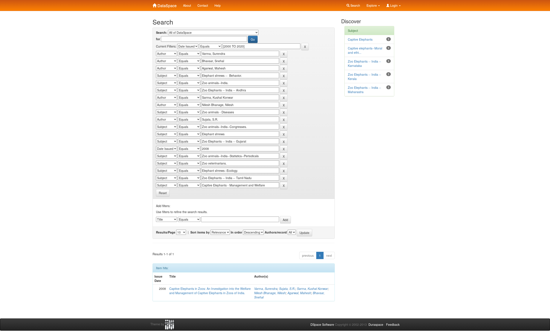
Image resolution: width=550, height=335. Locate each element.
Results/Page (165, 232)
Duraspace (375, 324)
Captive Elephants (360, 39)
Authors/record (276, 232)
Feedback (393, 324)
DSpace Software (322, 324)
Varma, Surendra (265, 288)
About (187, 5)
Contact (202, 5)
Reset (163, 193)
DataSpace (166, 4)
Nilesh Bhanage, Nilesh (270, 293)
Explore (372, 5)
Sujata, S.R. (287, 288)
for (158, 39)
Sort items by (200, 232)
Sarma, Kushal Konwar (312, 288)
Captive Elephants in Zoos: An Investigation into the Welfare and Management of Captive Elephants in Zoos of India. (210, 290)
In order (236, 232)
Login (394, 5)
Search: (161, 32)
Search (355, 5)
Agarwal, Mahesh (299, 293)
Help (217, 5)
